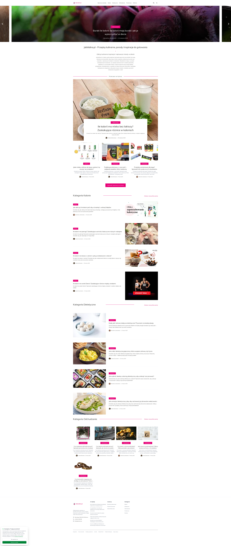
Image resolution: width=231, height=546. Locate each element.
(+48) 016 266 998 (78, 519)
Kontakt (95, 531)
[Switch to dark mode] (157, 3)
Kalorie (109, 2)
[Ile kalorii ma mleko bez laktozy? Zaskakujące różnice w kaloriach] (115, 110)
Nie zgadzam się (14, 539)
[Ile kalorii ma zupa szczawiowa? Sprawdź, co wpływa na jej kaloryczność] (115, 24)
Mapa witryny (115, 531)
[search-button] (153, 3)
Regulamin (75, 531)
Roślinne (135, 2)
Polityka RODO (100, 531)
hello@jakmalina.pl (78, 521)
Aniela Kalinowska (111, 508)
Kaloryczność (115, 27)
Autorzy (109, 501)
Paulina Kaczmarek (111, 506)
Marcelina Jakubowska (111, 504)
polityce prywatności (19, 536)
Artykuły (92, 501)
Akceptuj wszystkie (14, 542)
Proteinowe (129, 2)
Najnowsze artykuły (102, 2)
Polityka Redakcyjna (108, 531)
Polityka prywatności (89, 531)
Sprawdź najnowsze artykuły (115, 185)
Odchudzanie (122, 2)
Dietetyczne (115, 2)
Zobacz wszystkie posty (151, 196)
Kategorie (127, 501)
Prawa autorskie (81, 531)
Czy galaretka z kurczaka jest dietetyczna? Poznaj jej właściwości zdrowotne (97, 509)
